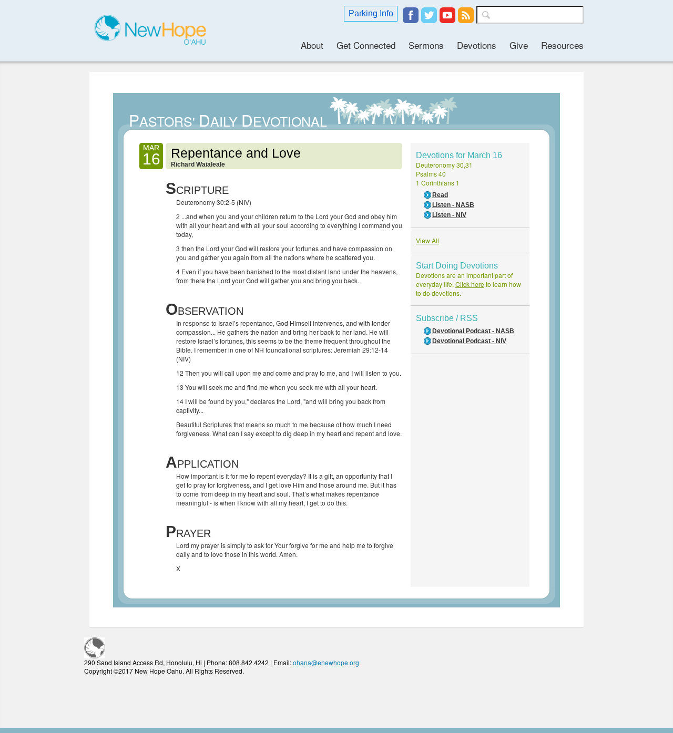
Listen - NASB (453, 205)
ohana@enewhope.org (326, 662)
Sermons (426, 44)
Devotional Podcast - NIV (469, 341)
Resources (562, 44)
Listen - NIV (449, 215)
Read (440, 195)
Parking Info (371, 13)
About (312, 44)
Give (518, 44)
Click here (469, 284)
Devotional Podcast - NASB (473, 331)
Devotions (476, 44)
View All (427, 240)
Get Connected (365, 44)
